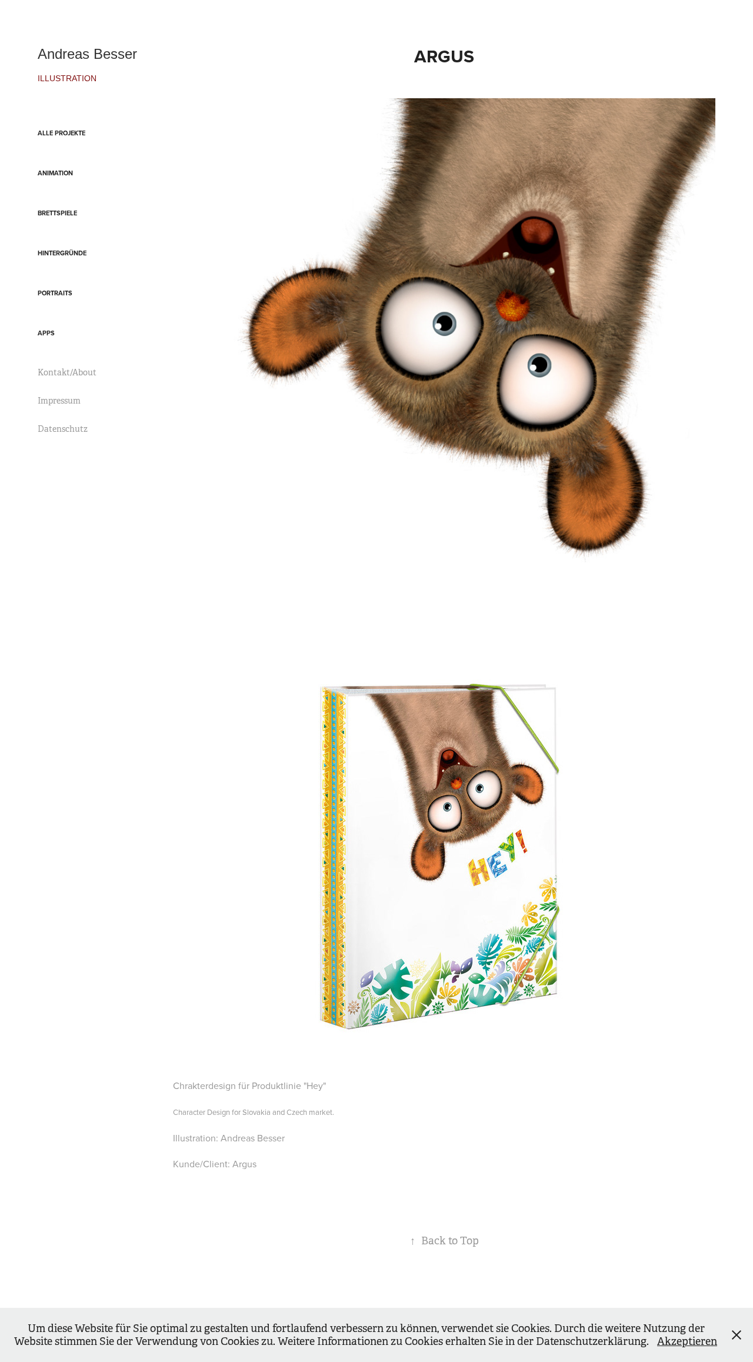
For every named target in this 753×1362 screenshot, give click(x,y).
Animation (55, 173)
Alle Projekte (61, 133)
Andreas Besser (87, 54)
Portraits (55, 293)
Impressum (59, 400)
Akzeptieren (687, 1341)
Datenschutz (63, 429)
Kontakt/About (67, 372)
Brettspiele (57, 213)
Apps (46, 333)
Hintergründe (62, 253)
